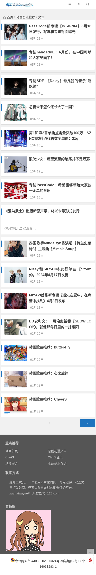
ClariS (9, 457)
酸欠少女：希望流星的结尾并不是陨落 (59, 159)
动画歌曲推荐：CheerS (48, 399)
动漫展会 (11, 463)
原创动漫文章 (57, 451)
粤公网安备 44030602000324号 (37, 561)
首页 (10, 17)
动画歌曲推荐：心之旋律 (48, 373)
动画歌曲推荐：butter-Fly (49, 347)
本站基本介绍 (57, 463)
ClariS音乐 (55, 457)
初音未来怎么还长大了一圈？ (52, 107)
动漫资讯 (29, 228)
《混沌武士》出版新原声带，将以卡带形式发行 (41, 211)
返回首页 (11, 451)
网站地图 (67, 561)
